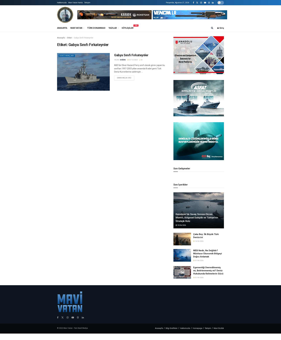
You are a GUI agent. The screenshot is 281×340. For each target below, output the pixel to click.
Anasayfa (62, 28)
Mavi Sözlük (219, 328)
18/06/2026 (181, 225)
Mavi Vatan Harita (75, 3)
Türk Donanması (96, 28)
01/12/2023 (133, 60)
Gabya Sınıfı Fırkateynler (83, 38)
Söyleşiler (127, 27)
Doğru (123, 60)
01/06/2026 (199, 260)
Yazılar (113, 28)
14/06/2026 (199, 241)
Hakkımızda (62, 3)
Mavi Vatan (76, 28)
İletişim (87, 3)
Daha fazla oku (124, 78)
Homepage (197, 328)
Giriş (221, 28)
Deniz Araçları (66, 56)
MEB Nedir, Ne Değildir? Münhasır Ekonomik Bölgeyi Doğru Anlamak (207, 253)
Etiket (69, 38)
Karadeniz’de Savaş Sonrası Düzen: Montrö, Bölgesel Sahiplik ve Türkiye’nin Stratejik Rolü (197, 218)
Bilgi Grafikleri (171, 328)
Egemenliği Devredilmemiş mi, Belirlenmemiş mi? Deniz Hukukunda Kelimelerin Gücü (208, 270)
